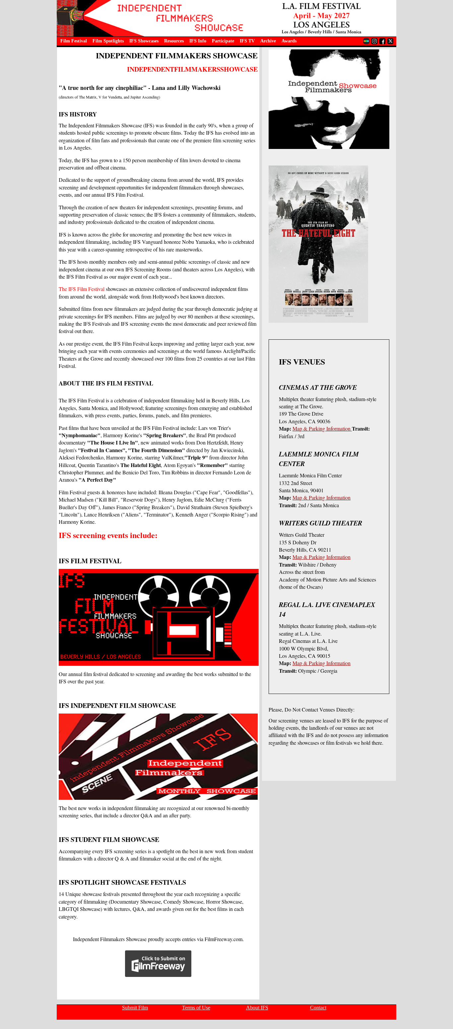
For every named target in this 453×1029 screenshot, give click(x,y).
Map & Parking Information (322, 428)
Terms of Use (196, 1007)
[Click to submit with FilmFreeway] (158, 980)
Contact (318, 1007)
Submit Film (135, 1007)
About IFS (257, 1007)
